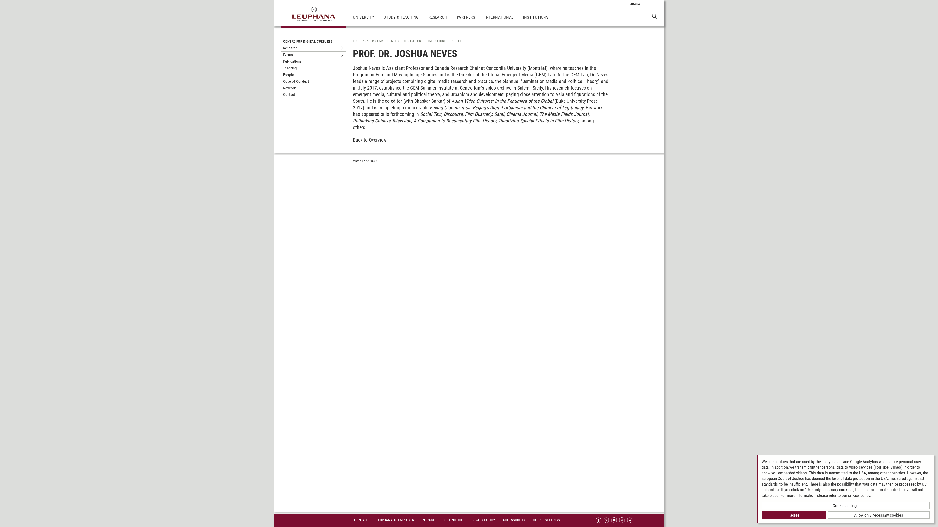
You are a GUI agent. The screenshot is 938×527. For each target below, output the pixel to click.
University (363, 17)
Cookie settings (846, 505)
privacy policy (859, 495)
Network (289, 88)
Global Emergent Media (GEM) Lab (521, 75)
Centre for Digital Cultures (308, 41)
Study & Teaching (401, 17)
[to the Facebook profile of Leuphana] (598, 520)
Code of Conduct (296, 81)
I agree (793, 515)
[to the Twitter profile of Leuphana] (606, 520)
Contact (289, 94)
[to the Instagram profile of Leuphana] (622, 520)
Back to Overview (369, 140)
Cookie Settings (546, 520)
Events (288, 55)
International (499, 17)
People (288, 74)
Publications (292, 61)
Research (437, 17)
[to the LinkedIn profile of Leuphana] (630, 520)
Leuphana (361, 41)
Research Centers (386, 41)
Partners (466, 17)
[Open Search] (654, 16)
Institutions (535, 17)
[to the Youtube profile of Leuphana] (614, 520)
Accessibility (514, 520)
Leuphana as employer (395, 520)
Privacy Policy (482, 520)
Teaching (290, 68)
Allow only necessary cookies (878, 515)
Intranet (429, 520)
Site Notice (453, 520)
